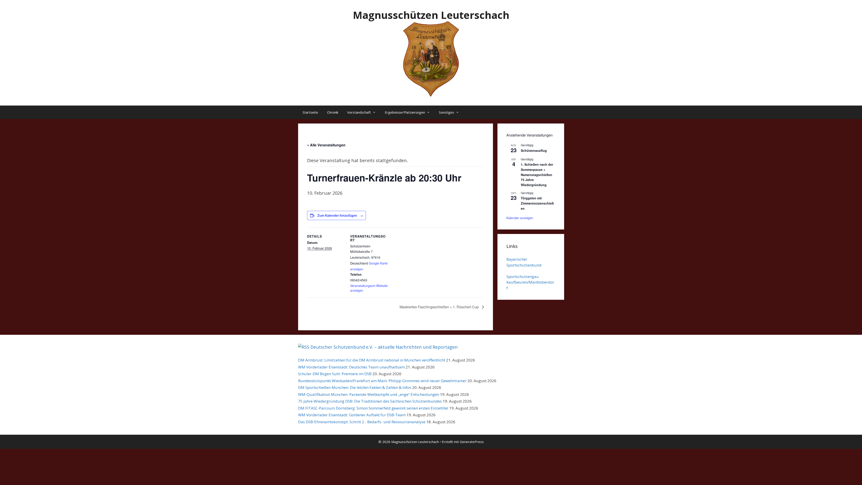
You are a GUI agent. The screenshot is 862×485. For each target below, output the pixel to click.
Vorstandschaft (359, 112)
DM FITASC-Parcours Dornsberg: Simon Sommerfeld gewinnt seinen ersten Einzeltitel (373, 408)
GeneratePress (472, 441)
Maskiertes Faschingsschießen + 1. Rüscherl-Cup (440, 306)
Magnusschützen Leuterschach (431, 15)
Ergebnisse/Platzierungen (405, 112)
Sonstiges (446, 112)
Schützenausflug (534, 150)
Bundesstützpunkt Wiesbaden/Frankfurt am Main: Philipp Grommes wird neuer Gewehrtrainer (382, 380)
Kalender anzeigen (519, 218)
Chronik (332, 112)
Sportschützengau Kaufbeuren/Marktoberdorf (530, 282)
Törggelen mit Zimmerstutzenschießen (537, 203)
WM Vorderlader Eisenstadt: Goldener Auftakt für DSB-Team (352, 414)
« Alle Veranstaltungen (326, 145)
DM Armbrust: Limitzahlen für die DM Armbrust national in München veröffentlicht (371, 360)
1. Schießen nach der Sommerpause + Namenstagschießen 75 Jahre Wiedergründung (537, 174)
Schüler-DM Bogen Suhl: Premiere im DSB (335, 373)
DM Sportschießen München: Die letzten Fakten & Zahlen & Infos (354, 387)
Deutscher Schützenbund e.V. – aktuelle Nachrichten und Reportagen (384, 347)
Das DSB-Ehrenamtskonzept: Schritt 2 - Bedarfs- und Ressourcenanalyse (361, 421)
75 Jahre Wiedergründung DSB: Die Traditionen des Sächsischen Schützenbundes (370, 401)
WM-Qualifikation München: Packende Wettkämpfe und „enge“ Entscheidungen (368, 394)
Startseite (310, 112)
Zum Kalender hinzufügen (337, 215)
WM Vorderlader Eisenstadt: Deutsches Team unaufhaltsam (351, 367)
